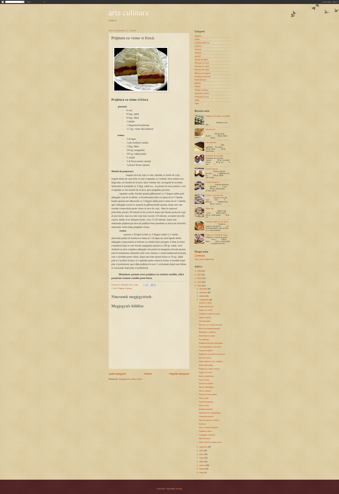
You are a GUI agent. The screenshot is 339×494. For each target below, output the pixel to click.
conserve (198, 46)
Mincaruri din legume (203, 73)
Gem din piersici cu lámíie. (209, 420)
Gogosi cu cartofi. (206, 310)
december (203, 289)
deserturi (198, 49)
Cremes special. (212, 169)
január (202, 473)
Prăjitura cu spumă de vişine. (217, 235)
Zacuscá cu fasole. (206, 383)
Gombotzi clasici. (205, 431)
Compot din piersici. (206, 416)
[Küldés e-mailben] (144, 285)
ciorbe (197, 39)
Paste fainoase (200, 80)
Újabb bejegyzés (117, 374)
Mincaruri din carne (202, 70)
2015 (199, 282)
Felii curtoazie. (211, 142)
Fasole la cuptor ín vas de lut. (217, 222)
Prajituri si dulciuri (125, 288)
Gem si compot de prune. (208, 427)
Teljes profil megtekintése (204, 259)
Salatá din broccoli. (206, 307)
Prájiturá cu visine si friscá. (209, 369)
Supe (197, 103)
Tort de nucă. (211, 129)
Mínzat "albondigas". (207, 387)
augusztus (203, 447)
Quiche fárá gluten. (206, 365)
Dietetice (198, 53)
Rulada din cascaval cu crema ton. (212, 354)
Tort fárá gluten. (205, 321)
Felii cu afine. (204, 398)
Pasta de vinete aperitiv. (208, 394)
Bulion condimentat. (206, 376)
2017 (199, 275)
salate (197, 100)
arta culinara (129, 12)
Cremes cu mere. (205, 303)
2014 (199, 286)
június (201, 454)
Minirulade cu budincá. (207, 332)
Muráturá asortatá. (206, 409)
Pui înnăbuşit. (204, 340)
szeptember (204, 300)
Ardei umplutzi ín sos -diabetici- (211, 361)
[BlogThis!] (147, 285)
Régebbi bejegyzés (179, 374)
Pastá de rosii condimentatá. (210, 413)
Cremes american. (213, 182)
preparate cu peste (202, 93)
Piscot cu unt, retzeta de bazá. (211, 325)
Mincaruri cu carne (202, 63)
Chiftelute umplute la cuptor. (209, 314)
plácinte (198, 83)
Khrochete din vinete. (207, 336)
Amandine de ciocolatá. (215, 156)
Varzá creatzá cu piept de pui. (210, 442)
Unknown (201, 256)
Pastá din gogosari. (206, 402)
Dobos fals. (210, 209)
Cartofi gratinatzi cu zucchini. (210, 347)
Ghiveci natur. (204, 405)
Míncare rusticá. (205, 358)
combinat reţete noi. (202, 43)
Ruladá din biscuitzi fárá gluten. (211, 343)
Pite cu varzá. (204, 380)
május (202, 458)
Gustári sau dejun (201, 60)
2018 (199, 271)
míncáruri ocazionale (203, 76)
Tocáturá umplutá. (206, 351)
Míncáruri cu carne (202, 66)
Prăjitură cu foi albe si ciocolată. (218, 116)
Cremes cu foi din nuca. (215, 195)
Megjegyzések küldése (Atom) (130, 379)
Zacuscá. (202, 424)
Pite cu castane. (205, 391)
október (202, 296)
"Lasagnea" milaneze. (207, 435)
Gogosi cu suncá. (205, 372)
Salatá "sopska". (205, 318)
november (203, 292)
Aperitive (198, 36)
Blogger (179, 489)
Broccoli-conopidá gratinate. (209, 329)
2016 (199, 278)
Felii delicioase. (205, 438)
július (201, 451)
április (201, 462)
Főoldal (148, 374)
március (202, 465)
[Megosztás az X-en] (149, 285)
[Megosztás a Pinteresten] (154, 285)
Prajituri (197, 87)
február (202, 469)
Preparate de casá (202, 97)
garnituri (198, 56)
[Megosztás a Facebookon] (152, 285)
